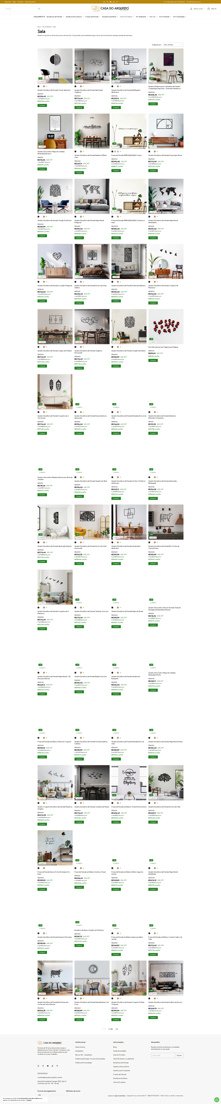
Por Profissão (164, 17)
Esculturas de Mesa (109, 17)
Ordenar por (156, 45)
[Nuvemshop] (117, 1096)
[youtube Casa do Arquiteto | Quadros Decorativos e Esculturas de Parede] (110, 2)
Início (39, 27)
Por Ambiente (141, 17)
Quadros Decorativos (74, 17)
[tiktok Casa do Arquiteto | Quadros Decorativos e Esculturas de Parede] (113, 2)
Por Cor (153, 17)
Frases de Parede (92, 17)
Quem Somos (80, 1047)
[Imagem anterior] (41, 64)
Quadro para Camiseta (121, 1070)
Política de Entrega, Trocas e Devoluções (90, 1059)
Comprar (42, 169)
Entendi (29, 1100)
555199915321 (43, 1073)
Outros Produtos (126, 17)
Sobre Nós (8, 2)
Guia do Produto (119, 1055)
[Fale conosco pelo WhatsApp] (216, 1099)
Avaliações (79, 1051)
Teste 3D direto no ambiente (123, 1059)
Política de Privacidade (83, 1063)
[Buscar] (39, 8)
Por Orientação (179, 17)
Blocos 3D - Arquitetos (83, 1055)
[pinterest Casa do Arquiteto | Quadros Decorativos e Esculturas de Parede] (117, 2)
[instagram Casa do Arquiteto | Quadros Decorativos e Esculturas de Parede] (104, 2)
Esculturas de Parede (54, 17)
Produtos (20, 2)
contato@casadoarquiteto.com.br (50, 1077)
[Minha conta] (191, 9)
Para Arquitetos (30, 2)
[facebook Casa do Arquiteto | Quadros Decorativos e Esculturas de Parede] (107, 2)
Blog (14, 2)
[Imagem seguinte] (69, 64)
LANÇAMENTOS (39, 17)
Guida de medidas (119, 1051)
